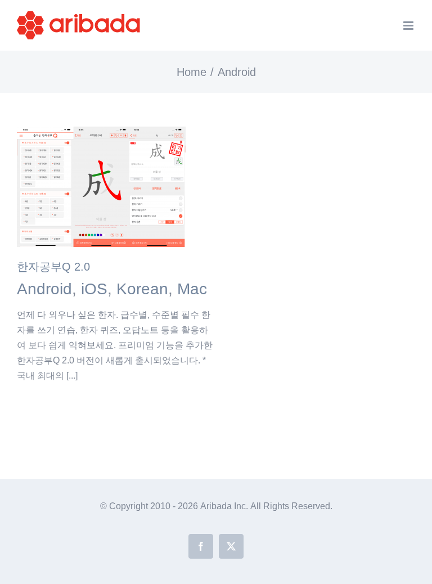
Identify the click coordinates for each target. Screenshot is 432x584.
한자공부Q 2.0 (53, 266)
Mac (192, 289)
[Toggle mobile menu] (409, 26)
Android (44, 289)
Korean (142, 289)
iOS (94, 289)
